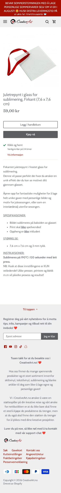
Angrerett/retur (34, 454)
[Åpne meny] (5, 21)
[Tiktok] (20, 346)
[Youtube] (10, 346)
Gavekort (17, 450)
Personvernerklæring (15, 462)
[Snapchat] (25, 346)
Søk (5, 450)
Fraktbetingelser (12, 458)
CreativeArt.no (30, 480)
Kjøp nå (30, 134)
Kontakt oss (33, 450)
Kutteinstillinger (12, 454)
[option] (30, 61)
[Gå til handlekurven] (54, 21)
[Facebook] (5, 346)
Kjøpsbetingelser (35, 458)
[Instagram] (15, 346)
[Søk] (47, 21)
